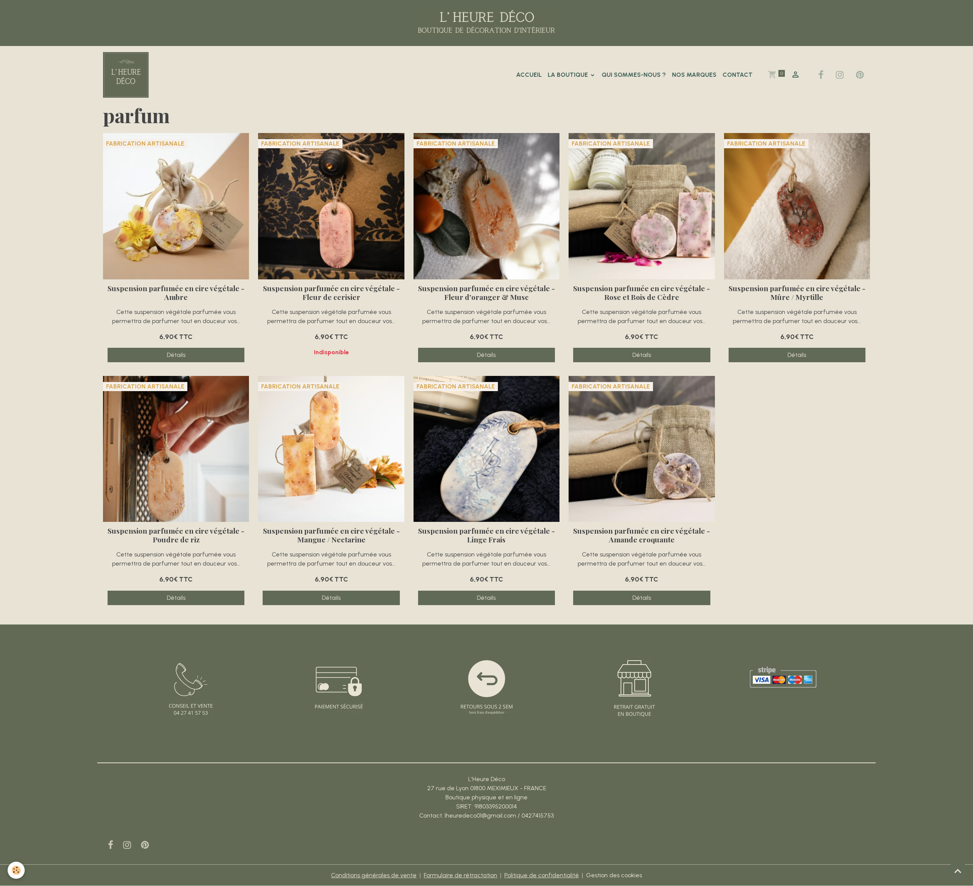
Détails (176, 354)
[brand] (127, 75)
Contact (738, 74)
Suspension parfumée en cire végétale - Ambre (176, 292)
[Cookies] (16, 870)
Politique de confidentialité (541, 875)
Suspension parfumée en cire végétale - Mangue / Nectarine (331, 535)
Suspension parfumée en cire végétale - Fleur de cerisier (331, 292)
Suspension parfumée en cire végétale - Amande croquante (641, 535)
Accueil (529, 74)
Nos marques (694, 74)
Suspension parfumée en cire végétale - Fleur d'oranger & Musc (486, 292)
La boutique (569, 74)
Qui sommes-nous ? (634, 74)
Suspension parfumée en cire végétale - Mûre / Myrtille (797, 292)
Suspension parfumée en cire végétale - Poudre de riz (176, 535)
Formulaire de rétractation (460, 875)
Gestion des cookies (614, 875)
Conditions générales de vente (374, 875)
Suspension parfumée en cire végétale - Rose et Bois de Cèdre (641, 292)
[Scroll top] (957, 870)
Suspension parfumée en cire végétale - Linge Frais (486, 535)
